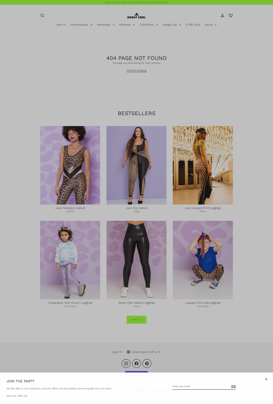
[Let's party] (233, 386)
